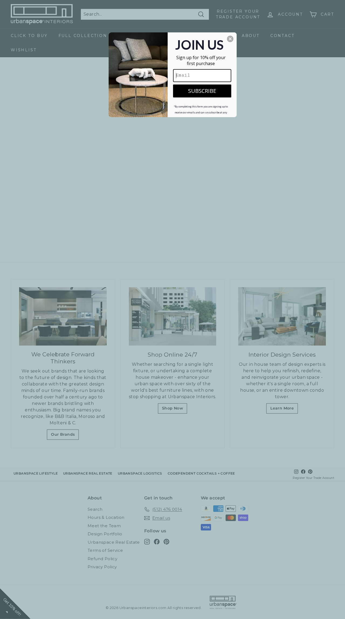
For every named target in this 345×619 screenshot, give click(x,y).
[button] (230, 39)
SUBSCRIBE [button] (202, 90)
